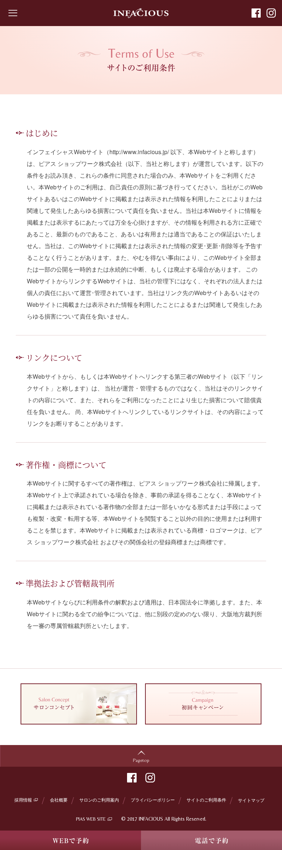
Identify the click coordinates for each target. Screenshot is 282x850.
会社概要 (59, 799)
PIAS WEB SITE (91, 819)
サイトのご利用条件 (206, 799)
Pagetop (141, 760)
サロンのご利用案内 (99, 799)
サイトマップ (251, 800)
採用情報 (23, 799)
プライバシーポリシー (153, 799)
